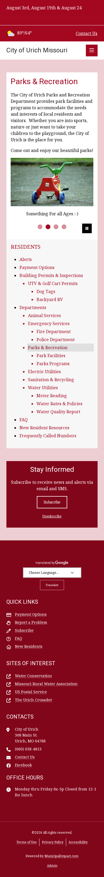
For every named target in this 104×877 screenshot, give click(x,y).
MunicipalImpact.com (61, 856)
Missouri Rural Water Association (46, 683)
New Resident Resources (44, 428)
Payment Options (36, 267)
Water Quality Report (58, 412)
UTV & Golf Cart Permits (53, 283)
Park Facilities (51, 355)
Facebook (23, 764)
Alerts (25, 259)
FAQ (23, 420)
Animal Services (44, 315)
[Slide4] (64, 227)
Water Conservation (33, 675)
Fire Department (54, 331)
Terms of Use (26, 842)
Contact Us (86, 33)
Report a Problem (31, 622)
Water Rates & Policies (59, 404)
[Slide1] (40, 227)
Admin (52, 865)
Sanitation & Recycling (51, 380)
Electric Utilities (44, 372)
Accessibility (78, 842)
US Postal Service (31, 691)
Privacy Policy (52, 842)
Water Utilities (43, 388)
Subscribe (52, 502)
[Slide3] (56, 227)
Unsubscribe (52, 516)
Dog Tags (46, 291)
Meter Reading (52, 396)
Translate (52, 585)
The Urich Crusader (33, 699)
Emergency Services (49, 323)
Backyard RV (50, 299)
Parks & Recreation (47, 347)
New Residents (28, 646)
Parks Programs (53, 364)
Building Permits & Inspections (51, 275)
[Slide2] (48, 227)
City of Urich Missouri (36, 50)
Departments (32, 307)
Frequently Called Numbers (47, 436)
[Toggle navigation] (92, 50)
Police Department (56, 339)
